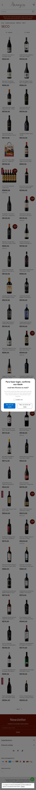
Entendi (23, 786)
